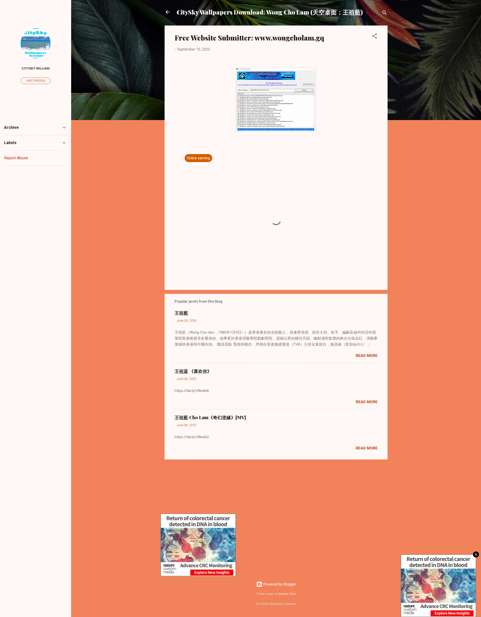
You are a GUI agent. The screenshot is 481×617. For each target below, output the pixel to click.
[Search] (385, 13)
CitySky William (36, 68)
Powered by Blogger (279, 584)
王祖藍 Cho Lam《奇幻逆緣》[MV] (210, 417)
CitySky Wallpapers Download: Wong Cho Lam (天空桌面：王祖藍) (270, 12)
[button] (375, 37)
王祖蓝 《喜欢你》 (193, 371)
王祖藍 (181, 313)
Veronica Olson (287, 593)
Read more (367, 355)
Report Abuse (16, 158)
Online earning (198, 158)
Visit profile (35, 81)
